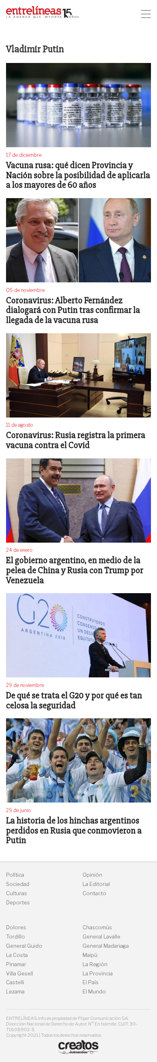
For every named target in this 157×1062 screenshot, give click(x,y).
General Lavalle (101, 937)
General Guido (24, 946)
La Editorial (96, 884)
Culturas (16, 893)
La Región (95, 964)
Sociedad (17, 884)
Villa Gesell (19, 974)
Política (15, 875)
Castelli (15, 982)
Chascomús (97, 927)
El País (91, 982)
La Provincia (98, 974)
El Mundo (94, 992)
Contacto (94, 893)
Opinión (92, 875)
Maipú (90, 955)
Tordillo (15, 937)
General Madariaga (106, 946)
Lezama (15, 992)
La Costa (17, 955)
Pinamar (16, 964)
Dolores (16, 927)
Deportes (18, 903)
